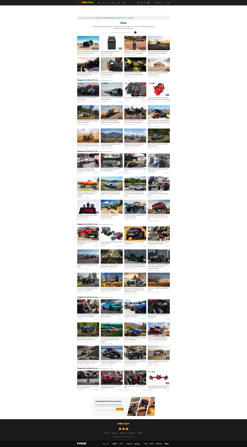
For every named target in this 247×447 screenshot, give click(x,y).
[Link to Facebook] (145, 2)
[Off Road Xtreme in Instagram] (120, 429)
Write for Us (132, 433)
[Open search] (138, 2)
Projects (113, 2)
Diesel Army (120, 101)
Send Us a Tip (123, 433)
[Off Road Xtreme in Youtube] (127, 429)
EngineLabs (120, 172)
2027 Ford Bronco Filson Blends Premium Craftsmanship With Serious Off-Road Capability (110, 339)
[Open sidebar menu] (78, 3)
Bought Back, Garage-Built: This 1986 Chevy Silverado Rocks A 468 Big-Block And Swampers (87, 193)
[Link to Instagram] (141, 2)
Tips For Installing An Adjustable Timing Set (134, 97)
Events (118, 2)
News (104, 2)
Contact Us (114, 433)
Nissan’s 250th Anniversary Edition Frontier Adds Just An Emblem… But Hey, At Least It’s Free (158, 216)
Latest (99, 2)
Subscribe (119, 409)
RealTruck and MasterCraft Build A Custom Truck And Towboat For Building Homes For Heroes (134, 193)
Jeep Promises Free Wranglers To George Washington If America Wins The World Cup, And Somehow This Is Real (134, 289)
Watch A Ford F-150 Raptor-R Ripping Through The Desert (111, 18)
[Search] (135, 32)
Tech (108, 2)
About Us (107, 433)
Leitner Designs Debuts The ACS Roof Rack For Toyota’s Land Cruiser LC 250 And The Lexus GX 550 (159, 122)
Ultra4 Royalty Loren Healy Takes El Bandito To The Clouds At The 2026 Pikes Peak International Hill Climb (158, 266)
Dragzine (144, 99)
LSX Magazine (96, 101)
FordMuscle (131, 18)
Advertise (140, 433)
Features (124, 2)
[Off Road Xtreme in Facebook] (123, 429)
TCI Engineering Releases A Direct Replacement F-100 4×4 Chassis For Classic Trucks (158, 193)
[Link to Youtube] (148, 2)
